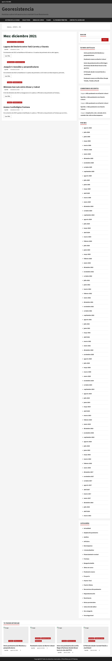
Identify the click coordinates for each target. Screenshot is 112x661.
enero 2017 (87, 498)
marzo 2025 (87, 197)
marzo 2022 (87, 289)
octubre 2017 (88, 481)
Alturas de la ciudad (12, 20)
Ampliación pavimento (91, 533)
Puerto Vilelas (88, 585)
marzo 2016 (87, 515)
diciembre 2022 (88, 267)
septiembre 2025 (89, 171)
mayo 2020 (87, 367)
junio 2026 (87, 136)
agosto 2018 (88, 441)
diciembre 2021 (88, 302)
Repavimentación (89, 594)
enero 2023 (87, 263)
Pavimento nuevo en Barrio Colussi (95, 59)
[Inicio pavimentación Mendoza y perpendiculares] (16, 635)
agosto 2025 (88, 176)
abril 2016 (87, 511)
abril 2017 (87, 489)
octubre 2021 (88, 311)
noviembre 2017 (89, 476)
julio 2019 (87, 398)
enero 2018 (87, 468)
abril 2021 (87, 337)
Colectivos (26, 20)
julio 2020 (87, 363)
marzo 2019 (87, 415)
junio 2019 (87, 402)
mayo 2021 (87, 333)
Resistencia (20, 42)
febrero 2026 (88, 149)
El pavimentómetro (60, 20)
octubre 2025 (88, 167)
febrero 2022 (88, 293)
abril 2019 (87, 411)
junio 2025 (87, 184)
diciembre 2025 (88, 158)
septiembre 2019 (89, 389)
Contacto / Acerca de (77, 20)
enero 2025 (87, 202)
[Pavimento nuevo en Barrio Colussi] (42, 635)
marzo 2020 (87, 372)
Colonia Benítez (89, 550)
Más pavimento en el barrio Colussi (97, 93)
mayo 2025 (87, 189)
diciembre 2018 (88, 428)
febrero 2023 (88, 258)
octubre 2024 (88, 211)
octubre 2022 (88, 276)
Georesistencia (18, 9)
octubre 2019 (88, 385)
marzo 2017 (87, 494)
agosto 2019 (88, 394)
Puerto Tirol (88, 580)
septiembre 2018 (89, 437)
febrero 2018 (88, 463)
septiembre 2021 (89, 315)
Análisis (86, 537)
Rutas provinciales (90, 602)
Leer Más (8, 55)
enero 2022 (87, 298)
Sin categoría (88, 611)
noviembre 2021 (89, 306)
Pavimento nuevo (12, 42)
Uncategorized (88, 615)
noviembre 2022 (89, 272)
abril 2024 (87, 232)
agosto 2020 (88, 359)
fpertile (6, 49)
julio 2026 (87, 132)
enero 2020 (87, 376)
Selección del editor (90, 607)
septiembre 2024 (89, 215)
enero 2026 (87, 154)
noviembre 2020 (89, 354)
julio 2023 (87, 245)
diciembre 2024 (88, 206)
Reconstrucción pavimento (92, 589)
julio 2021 (87, 324)
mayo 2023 (87, 254)
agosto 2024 (88, 219)
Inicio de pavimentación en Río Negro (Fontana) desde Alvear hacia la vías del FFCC (95, 65)
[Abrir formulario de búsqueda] (109, 20)
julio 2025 (87, 180)
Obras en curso (38, 20)
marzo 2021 (87, 341)
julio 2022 (87, 280)
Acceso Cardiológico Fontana (17, 107)
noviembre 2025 (89, 163)
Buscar (83, 35)
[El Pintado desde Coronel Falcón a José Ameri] (96, 635)
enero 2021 (87, 346)
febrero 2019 (88, 420)
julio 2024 (87, 224)
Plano (48, 20)
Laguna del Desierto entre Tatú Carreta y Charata (26, 46)
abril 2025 (87, 193)
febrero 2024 (88, 241)
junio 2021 (87, 328)
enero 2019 (87, 424)
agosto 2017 (88, 485)
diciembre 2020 (88, 350)
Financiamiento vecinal (91, 554)
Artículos (87, 541)
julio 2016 (87, 507)
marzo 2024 (87, 237)
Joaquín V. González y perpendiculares (21, 66)
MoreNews (65, 659)
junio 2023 (87, 250)
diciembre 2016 (88, 502)
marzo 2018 (87, 459)
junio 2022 (87, 285)
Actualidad (87, 528)
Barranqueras (11, 62)
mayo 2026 (87, 141)
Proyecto (87, 576)
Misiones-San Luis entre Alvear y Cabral (22, 87)
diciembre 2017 (88, 472)
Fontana (10, 82)
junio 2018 (87, 450)
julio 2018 (87, 446)
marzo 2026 (87, 145)
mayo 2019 (87, 407)
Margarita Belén (89, 563)
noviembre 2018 (89, 433)
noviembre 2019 (89, 380)
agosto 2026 (88, 128)
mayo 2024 (87, 228)
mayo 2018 (87, 454)
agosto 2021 (88, 319)
